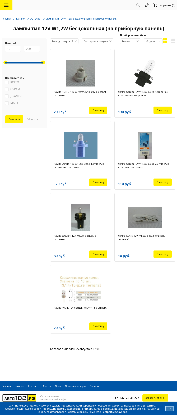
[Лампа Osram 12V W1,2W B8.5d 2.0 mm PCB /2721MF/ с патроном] (145, 145)
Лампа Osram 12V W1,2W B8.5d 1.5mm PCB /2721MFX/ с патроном (79, 165)
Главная (6, 386)
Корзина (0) (167, 5)
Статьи (47, 386)
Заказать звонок (155, 397)
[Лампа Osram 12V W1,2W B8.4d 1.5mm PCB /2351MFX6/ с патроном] (145, 73)
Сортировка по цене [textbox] (96, 41)
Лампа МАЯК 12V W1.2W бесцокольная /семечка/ (141, 237)
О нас (58, 386)
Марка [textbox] (126, 41)
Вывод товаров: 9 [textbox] (62, 41)
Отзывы (94, 386)
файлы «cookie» (39, 405)
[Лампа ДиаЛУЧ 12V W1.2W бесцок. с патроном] (80, 217)
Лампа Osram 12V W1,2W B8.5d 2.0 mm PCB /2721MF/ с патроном (143, 165)
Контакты (34, 386)
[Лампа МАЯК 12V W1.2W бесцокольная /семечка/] (145, 217)
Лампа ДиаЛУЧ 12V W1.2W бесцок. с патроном (75, 237)
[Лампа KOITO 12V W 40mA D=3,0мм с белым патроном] (80, 73)
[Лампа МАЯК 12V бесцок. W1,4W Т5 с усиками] (80, 289)
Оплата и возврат (75, 386)
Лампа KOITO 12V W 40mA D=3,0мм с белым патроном (80, 93)
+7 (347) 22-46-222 (127, 398)
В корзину (98, 110)
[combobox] (64, 41)
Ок (169, 408)
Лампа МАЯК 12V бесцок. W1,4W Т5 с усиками (80, 307)
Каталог (20, 386)
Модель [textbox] (150, 41)
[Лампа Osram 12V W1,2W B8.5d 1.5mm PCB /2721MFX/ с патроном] (80, 145)
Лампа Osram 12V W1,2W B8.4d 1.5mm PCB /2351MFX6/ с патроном (143, 93)
